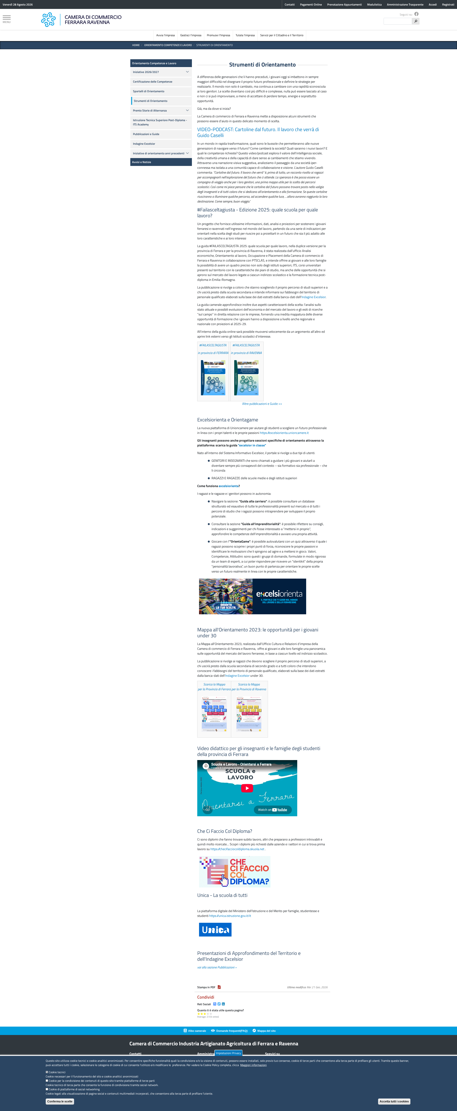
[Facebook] (416, 14)
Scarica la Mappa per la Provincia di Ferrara (214, 687)
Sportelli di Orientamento (148, 91)
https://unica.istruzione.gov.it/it (230, 915)
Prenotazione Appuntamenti (344, 4)
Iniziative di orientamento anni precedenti (158, 153)
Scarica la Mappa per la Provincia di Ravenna (249, 687)
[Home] (81, 19)
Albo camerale (197, 1030)
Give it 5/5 (210, 1013)
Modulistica (374, 4)
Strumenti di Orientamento (150, 101)
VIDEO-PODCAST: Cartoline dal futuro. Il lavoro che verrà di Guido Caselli (258, 132)
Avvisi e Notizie (141, 162)
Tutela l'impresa (245, 35)
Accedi (433, 4)
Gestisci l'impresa (190, 35)
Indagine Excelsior (314, 297)
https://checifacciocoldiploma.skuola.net (237, 849)
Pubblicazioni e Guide (146, 134)
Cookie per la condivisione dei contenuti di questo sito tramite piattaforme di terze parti (102, 1081)
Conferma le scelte (59, 1101)
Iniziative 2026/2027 (146, 72)
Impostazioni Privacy (228, 1053)
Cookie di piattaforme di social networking (74, 1089)
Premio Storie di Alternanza (150, 110)
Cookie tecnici (57, 1072)
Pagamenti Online (311, 4)
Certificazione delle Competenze (152, 81)
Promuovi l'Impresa (218, 35)
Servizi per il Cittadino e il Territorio (281, 35)
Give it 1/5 (198, 1013)
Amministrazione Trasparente (405, 4)
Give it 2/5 (201, 1013)
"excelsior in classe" (252, 445)
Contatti (290, 4)
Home (136, 45)
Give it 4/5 (207, 1013)
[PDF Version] (219, 987)
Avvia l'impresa (165, 35)
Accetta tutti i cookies (394, 1101)
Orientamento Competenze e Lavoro (168, 45)
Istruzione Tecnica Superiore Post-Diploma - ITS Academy (160, 122)
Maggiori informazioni (253, 1065)
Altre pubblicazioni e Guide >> (262, 403)
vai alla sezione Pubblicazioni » (217, 967)
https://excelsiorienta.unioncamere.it (284, 432)
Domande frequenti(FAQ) (232, 1030)
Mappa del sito (266, 1030)
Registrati (448, 4)
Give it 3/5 (204, 1013)
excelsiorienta (228, 486)
